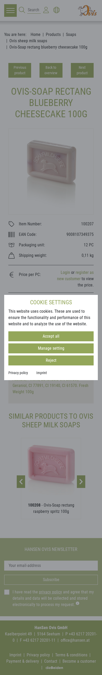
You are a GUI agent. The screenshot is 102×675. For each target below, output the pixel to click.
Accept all (51, 336)
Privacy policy (18, 373)
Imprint (41, 373)
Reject (51, 360)
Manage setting (51, 348)
